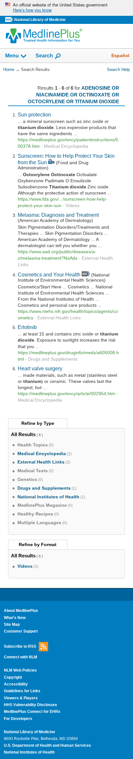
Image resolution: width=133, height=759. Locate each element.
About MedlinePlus (21, 610)
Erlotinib (27, 327)
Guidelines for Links (22, 691)
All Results (23, 434)
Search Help (118, 69)
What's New (15, 617)
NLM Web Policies (20, 670)
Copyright (13, 677)
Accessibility (16, 684)
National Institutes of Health (29, 752)
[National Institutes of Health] (9, 19)
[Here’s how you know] (66, 8)
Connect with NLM (20, 657)
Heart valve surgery (40, 368)
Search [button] (44, 55)
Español (120, 55)
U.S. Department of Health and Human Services (47, 745)
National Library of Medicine (40, 19)
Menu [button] (12, 56)
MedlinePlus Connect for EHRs (32, 711)
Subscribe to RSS (20, 646)
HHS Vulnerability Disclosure (30, 705)
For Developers (18, 718)
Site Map (12, 624)
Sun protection (34, 114)
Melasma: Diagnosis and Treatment (58, 215)
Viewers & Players (21, 698)
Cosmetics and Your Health (49, 274)
